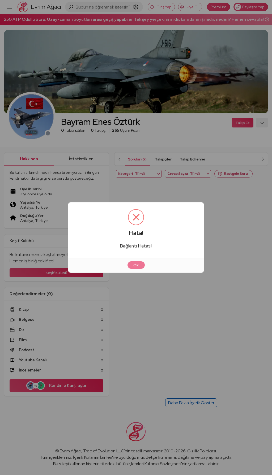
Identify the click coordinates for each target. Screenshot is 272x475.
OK (136, 265)
